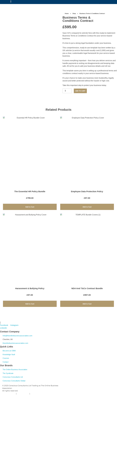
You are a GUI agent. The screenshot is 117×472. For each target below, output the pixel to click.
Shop (74, 13)
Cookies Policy (23, 393)
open (51, 16)
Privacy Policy (10, 393)
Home (67, 13)
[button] (99, 3)
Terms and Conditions (39, 393)
